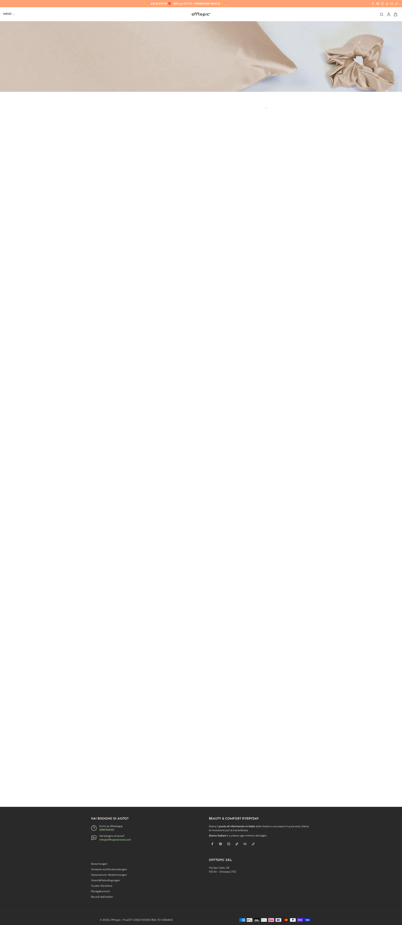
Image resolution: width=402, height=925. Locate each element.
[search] (381, 14)
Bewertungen (99, 864)
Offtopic (116, 920)
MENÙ (7, 14)
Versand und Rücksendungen (109, 869)
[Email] (391, 3)
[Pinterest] (377, 3)
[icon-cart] (395, 14)
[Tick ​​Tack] (387, 3)
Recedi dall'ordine (102, 897)
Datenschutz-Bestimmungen (109, 875)
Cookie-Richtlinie (101, 886)
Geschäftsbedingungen (105, 880)
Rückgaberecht (100, 891)
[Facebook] (373, 3)
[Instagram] (382, 3)
